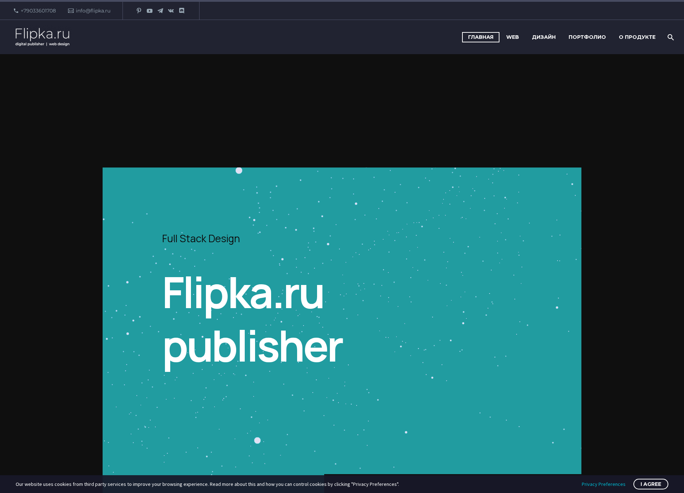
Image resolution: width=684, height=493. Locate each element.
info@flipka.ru (93, 10)
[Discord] (181, 11)
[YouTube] (149, 11)
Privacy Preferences (604, 484)
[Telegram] (160, 11)
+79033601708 (38, 10)
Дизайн (544, 37)
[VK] (171, 11)
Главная (480, 37)
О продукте (637, 37)
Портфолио (587, 37)
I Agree (651, 484)
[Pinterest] (139, 11)
